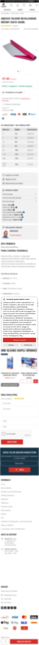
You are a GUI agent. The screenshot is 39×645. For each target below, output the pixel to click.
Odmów (11, 345)
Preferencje (28, 345)
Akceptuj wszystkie (19, 340)
